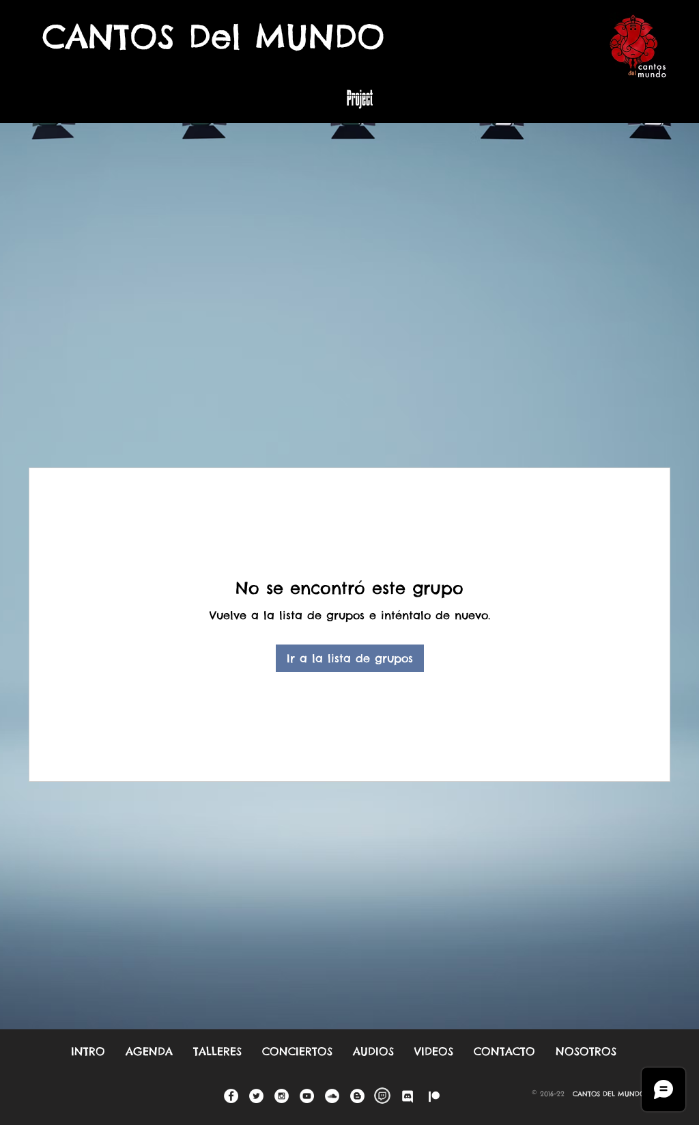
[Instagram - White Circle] (281, 1096)
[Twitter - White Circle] (256, 1096)
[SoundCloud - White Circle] (332, 1096)
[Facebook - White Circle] (231, 1096)
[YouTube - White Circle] (307, 1096)
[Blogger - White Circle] (357, 1096)
